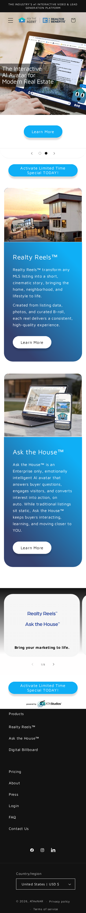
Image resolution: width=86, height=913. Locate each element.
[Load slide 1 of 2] (40, 153)
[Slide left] (32, 664)
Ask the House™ (24, 738)
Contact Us (19, 828)
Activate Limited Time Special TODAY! (42, 170)
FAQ (12, 817)
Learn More (43, 131)
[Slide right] (53, 664)
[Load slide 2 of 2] (46, 153)
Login (14, 806)
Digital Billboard (23, 749)
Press (14, 794)
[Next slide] (54, 153)
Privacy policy (59, 901)
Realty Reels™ (22, 727)
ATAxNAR (36, 901)
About (14, 783)
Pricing (15, 771)
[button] (11, 20)
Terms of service (45, 909)
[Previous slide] (32, 153)
